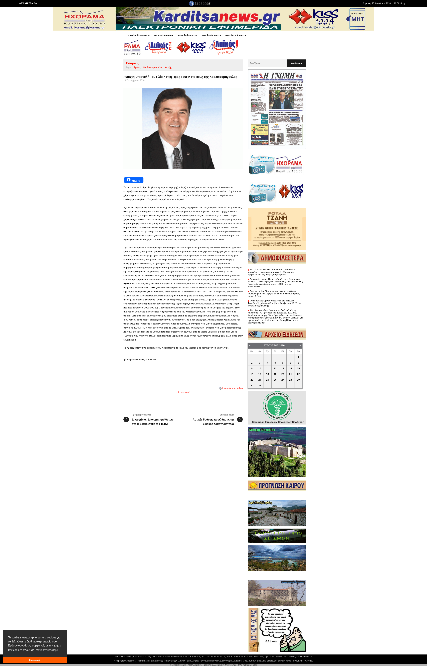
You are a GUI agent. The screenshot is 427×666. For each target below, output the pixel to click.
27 (282, 380)
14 (290, 368)
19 (275, 374)
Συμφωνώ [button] (34, 660)
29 (298, 380)
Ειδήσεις (132, 63)
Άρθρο (137, 67)
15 (298, 368)
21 (290, 374)
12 (275, 368)
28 (290, 380)
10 (259, 368)
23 (252, 380)
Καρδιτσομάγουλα (152, 67)
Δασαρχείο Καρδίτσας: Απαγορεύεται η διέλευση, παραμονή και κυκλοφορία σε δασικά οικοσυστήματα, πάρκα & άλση (274, 293)
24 (259, 380)
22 (298, 374)
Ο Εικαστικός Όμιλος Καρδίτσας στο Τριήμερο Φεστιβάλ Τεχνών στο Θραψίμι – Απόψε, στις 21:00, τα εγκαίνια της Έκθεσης (274, 303)
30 (252, 385)
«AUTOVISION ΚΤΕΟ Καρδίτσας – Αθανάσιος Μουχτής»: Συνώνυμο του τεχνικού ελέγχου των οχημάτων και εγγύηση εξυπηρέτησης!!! (271, 272)
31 (259, 385)
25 (267, 380)
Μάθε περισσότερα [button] (47, 650)
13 (282, 368)
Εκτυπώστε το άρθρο (232, 388)
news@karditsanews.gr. (300, 656)
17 (259, 374)
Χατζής (168, 67)
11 (267, 368)
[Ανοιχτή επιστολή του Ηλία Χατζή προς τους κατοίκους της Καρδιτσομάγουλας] (183, 128)
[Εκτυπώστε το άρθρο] (220, 388)
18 (267, 374)
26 (275, 380)
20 (282, 374)
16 (252, 374)
